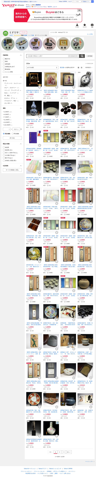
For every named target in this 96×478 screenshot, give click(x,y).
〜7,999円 (7, 117)
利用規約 (49, 471)
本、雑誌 (8, 95)
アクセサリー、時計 (11, 100)
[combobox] (47, 56)
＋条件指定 (89, 56)
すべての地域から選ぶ (12, 170)
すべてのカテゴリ (73, 56)
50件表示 (88, 67)
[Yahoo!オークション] (13, 4)
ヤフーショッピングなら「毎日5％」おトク (45, 6)
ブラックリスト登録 (42, 35)
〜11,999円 (7, 119)
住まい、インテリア (11, 93)
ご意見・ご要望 (53, 473)
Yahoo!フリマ (42, 468)
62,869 (25, 35)
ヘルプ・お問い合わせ (64, 473)
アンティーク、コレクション (12, 84)
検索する (82, 56)
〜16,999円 (7, 122)
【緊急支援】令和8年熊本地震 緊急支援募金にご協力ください (20, 1)
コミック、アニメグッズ (13, 90)
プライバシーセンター (39, 471)
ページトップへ (89, 461)
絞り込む (12, 138)
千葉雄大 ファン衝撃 (86, 1)
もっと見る (90, 34)
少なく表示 (7, 103)
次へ (68, 452)
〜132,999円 (8, 125)
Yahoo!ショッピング (55, 468)
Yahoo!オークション (30, 468)
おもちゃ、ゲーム (11, 98)
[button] (12, 55)
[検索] (92, 1)
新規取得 (38, 5)
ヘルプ (70, 1)
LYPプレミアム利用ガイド (60, 471)
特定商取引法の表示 (31, 473)
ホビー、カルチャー (12, 87)
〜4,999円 (7, 114)
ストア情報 (31, 35)
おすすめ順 (30, 67)
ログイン (28, 6)
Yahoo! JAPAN (63, 1)
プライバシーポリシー (26, 471)
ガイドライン (72, 471)
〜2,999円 (7, 112)
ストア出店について (43, 473)
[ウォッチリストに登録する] (39, 87)
